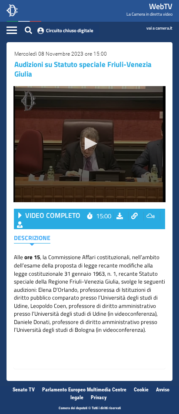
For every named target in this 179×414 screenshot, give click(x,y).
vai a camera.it (159, 27)
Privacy (98, 397)
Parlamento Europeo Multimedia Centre (84, 390)
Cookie (141, 390)
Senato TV (24, 390)
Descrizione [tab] (32, 237)
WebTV (160, 6)
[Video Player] (89, 144)
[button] (89, 143)
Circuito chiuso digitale (69, 30)
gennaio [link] (82, 273)
